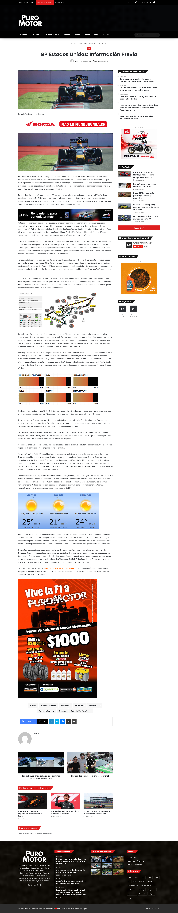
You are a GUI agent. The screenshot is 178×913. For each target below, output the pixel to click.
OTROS (87, 35)
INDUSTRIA (24, 35)
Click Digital (83, 909)
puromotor (95, 705)
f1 (128, 881)
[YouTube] (34, 885)
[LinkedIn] (51, 721)
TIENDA (96, 35)
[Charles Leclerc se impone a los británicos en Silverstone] (98, 801)
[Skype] (57, 721)
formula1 (66, 705)
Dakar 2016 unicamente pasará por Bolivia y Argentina (143, 195)
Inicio (74, 43)
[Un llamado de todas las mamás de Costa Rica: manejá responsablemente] (107, 859)
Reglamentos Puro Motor (136, 861)
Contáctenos (131, 857)
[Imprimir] (74, 721)
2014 (33, 705)
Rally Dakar (142, 894)
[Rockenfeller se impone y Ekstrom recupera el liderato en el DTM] (124, 206)
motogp (141, 890)
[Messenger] (62, 721)
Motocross (132, 890)
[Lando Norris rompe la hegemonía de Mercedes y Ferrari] (32, 801)
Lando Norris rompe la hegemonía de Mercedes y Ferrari (30, 813)
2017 (142, 877)
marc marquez (146, 885)
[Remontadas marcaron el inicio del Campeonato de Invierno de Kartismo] (107, 872)
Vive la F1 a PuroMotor (81, 711)
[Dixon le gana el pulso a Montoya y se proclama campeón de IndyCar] (124, 174)
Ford (134, 881)
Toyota (152, 894)
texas (63, 711)
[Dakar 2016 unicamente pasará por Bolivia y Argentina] (124, 194)
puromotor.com (47, 711)
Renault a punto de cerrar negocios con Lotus (144, 185)
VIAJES (106, 35)
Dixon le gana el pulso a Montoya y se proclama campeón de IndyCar (143, 175)
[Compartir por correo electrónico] (68, 721)
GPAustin (80, 705)
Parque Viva (151, 890)
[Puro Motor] (30, 20)
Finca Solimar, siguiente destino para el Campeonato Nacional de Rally (79, 2)
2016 (136, 877)
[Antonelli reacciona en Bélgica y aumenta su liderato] (65, 801)
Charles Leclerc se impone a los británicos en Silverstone (97, 812)
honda (150, 881)
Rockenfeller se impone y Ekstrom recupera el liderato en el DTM (146, 207)
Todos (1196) (139, 228)
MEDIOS (67, 35)
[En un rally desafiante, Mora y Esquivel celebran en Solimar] (118, 865)
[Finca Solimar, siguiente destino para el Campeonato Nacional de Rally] (118, 872)
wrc (129, 898)
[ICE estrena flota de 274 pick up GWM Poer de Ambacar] (107, 865)
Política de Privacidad (134, 865)
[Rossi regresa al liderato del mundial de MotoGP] (124, 218)
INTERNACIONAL (52, 35)
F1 (78, 43)
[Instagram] (37, 885)
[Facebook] (28, 885)
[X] (31, 885)
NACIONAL (37, 35)
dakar (156, 877)
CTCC (149, 877)
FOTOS (77, 35)
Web (76, 61)
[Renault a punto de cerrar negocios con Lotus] (124, 185)
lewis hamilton (133, 885)
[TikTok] (40, 885)
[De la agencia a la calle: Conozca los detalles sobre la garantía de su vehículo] (96, 859)
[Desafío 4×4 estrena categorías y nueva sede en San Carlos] (118, 859)
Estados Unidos (49, 705)
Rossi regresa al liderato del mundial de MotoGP (145, 217)
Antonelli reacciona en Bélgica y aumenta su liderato (65, 812)
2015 (130, 877)
